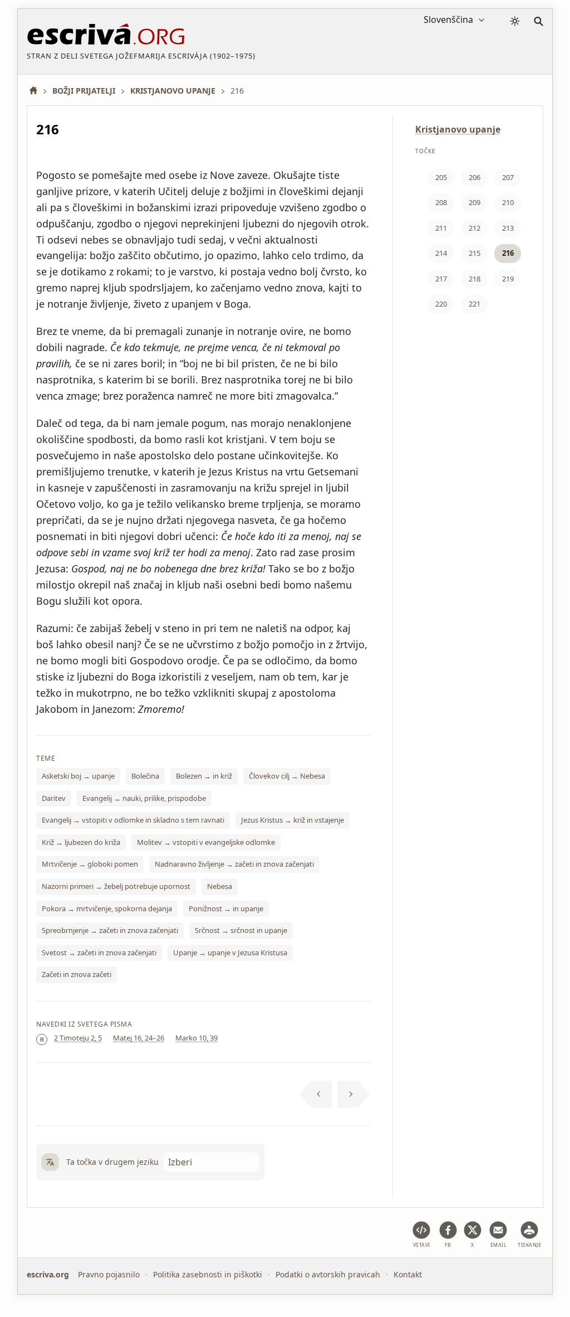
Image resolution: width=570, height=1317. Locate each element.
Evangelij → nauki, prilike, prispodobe (144, 798)
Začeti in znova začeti (76, 974)
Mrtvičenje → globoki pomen (90, 864)
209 (474, 202)
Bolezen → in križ (204, 776)
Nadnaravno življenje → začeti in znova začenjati (234, 864)
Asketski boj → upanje (78, 776)
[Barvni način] (515, 21)
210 (508, 202)
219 (508, 279)
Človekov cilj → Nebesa (287, 776)
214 (441, 253)
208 (441, 202)
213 (508, 228)
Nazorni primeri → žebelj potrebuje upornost (116, 886)
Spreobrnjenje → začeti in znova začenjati (110, 930)
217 (441, 279)
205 (441, 177)
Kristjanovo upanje (457, 129)
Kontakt (408, 1274)
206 (474, 177)
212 (474, 228)
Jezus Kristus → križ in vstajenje (292, 820)
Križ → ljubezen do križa (81, 842)
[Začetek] (37, 90)
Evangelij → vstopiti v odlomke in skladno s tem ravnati (133, 820)
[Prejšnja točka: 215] (315, 1094)
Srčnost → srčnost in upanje (241, 930)
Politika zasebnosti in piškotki (207, 1274)
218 (474, 279)
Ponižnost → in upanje (226, 908)
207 (508, 177)
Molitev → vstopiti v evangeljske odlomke (206, 842)
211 (441, 228)
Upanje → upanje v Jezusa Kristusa (230, 952)
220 (441, 304)
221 (474, 304)
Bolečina (145, 776)
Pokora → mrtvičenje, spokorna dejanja (107, 908)
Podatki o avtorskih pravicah (328, 1274)
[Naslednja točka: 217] (353, 1094)
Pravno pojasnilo (109, 1274)
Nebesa (219, 886)
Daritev (54, 798)
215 (474, 253)
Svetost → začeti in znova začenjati (99, 952)
